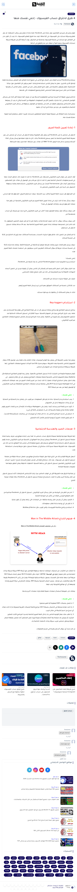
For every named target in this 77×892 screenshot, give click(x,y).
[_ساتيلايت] (16, 888)
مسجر (31, 870)
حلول (19, 862)
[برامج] (35, 888)
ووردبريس (29, 875)
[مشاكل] (38, 885)
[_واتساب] (16, 885)
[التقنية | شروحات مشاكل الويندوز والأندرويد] (38, 4)
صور (47, 866)
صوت (54, 866)
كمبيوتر (70, 870)
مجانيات (48, 870)
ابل (64, 858)
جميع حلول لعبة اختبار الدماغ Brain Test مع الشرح (43, 820)
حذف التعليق (63, 758)
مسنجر (23, 870)
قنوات (7, 866)
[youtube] (41, 770)
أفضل (70, 858)
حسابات (71, 14)
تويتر (45, 862)
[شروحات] (42, 885)
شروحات (62, 866)
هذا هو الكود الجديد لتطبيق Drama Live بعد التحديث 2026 (41, 779)
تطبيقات (52, 862)
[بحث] (3, 4)
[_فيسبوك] (19, 885)
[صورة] (66, 780)
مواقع (39, 637)
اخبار (50, 858)
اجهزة (57, 858)
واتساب (40, 875)
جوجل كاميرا (36, 862)
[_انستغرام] (8, 885)
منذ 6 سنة (54, 787)
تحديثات (69, 862)
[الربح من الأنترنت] (31, 888)
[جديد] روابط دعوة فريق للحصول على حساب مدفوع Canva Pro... (40, 692)
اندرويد (21, 858)
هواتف (51, 875)
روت (6, 862)
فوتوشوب (39, 866)
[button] (66, 647)
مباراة (56, 870)
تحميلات (61, 862)
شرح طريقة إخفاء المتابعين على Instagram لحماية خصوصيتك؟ (64, 691)
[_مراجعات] (23, 888)
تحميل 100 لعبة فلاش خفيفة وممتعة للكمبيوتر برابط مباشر (40, 789)
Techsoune (67, 24)
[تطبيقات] (23, 885)
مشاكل (15, 870)
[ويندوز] (31, 885)
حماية (55, 637)
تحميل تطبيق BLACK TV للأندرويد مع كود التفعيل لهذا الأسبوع (39, 810)
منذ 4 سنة (54, 839)
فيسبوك (47, 637)
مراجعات (39, 870)
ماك (62, 870)
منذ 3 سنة (55, 797)
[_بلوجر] (19, 888)
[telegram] (29, 770)
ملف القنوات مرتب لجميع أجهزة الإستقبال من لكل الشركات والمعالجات (36, 799)
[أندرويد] (35, 885)
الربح (43, 858)
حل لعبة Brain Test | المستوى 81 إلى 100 (46, 831)
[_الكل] (4, 885)
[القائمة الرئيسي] (73, 4)
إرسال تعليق (68, 711)
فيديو (30, 866)
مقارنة (7, 870)
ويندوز (19, 875)
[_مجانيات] (12, 888)
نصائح (60, 875)
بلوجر (7, 858)
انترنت (29, 858)
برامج (14, 858)
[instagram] (35, 770)
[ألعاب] (27, 885)
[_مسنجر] (12, 885)
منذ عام (55, 777)
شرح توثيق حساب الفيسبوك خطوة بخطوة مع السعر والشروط (14, 692)
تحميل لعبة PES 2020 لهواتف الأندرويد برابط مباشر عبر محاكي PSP (38, 841)
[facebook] (47, 770)
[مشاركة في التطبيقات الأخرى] (49, 647)
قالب (14, 866)
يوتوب (9, 875)
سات (70, 866)
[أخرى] (27, 888)
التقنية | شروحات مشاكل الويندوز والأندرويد (55, 886)
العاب (36, 858)
